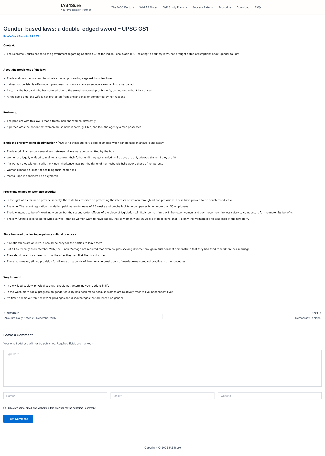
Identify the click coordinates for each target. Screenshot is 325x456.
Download (243, 7)
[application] (185, 7)
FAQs (258, 7)
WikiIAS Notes (148, 7)
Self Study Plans (173, 7)
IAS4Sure (71, 5)
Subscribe (224, 7)
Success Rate (201, 7)
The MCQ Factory (122, 7)
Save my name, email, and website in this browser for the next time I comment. (52, 407)
